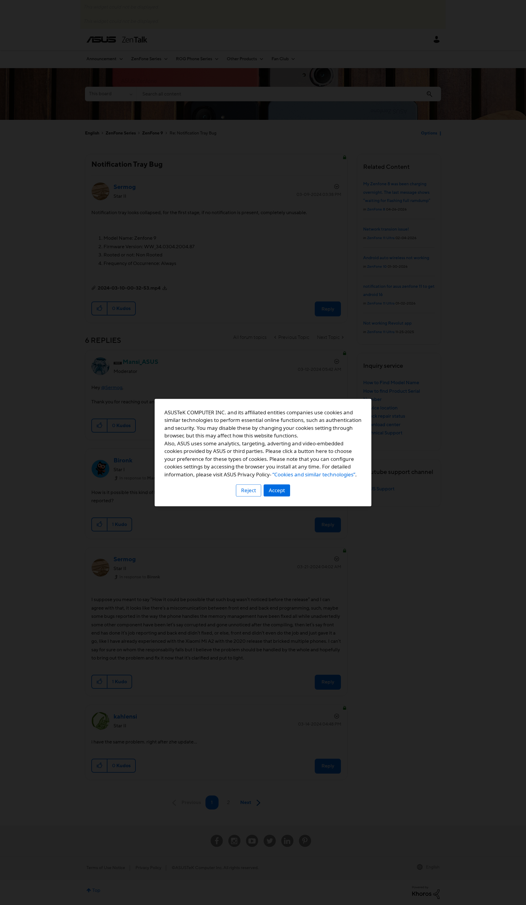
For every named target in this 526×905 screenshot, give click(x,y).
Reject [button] (248, 490)
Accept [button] (277, 490)
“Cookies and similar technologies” (313, 474)
